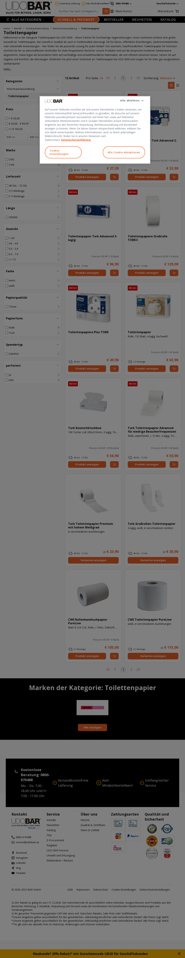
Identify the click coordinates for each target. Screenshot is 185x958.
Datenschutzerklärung (76, 140)
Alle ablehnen (129, 100)
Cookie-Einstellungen (59, 152)
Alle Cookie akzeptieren (124, 152)
